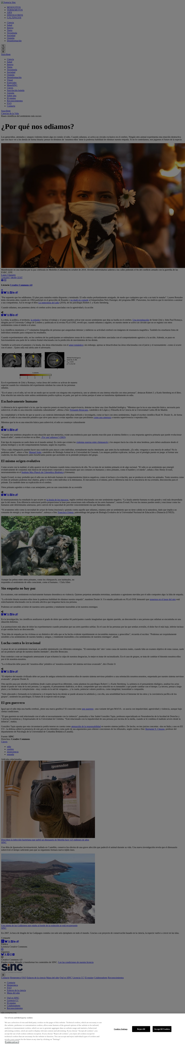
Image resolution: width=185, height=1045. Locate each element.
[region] (92, 1029)
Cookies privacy (12, 1042)
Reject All (141, 1029)
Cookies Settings (120, 1029)
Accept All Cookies (162, 1029)
